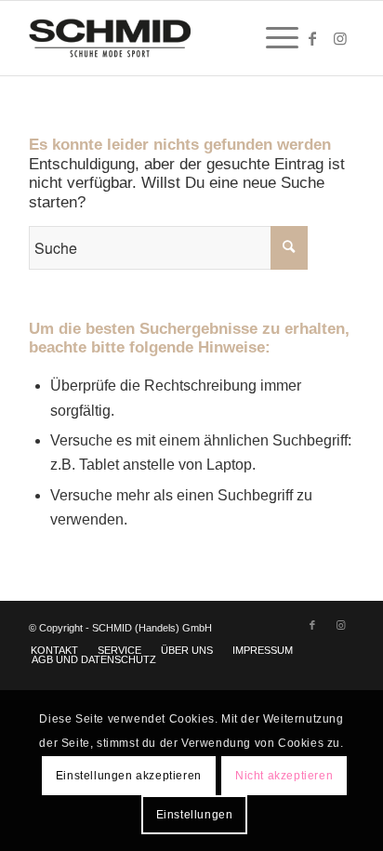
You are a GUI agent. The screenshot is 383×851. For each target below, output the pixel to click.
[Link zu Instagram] (340, 38)
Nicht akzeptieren (284, 775)
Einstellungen (194, 814)
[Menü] (272, 38)
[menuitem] (272, 38)
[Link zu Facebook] (312, 38)
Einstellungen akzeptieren (129, 775)
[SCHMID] (159, 38)
